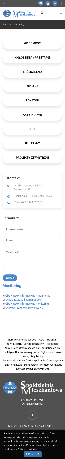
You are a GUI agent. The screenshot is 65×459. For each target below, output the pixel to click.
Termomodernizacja (51, 364)
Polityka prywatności (37, 369)
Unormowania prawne (27, 352)
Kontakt (20, 369)
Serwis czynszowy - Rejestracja (41, 343)
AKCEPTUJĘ (32, 454)
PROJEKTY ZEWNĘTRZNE (32, 157)
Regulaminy (37, 356)
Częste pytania (54, 360)
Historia (18, 339)
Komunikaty (11, 348)
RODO (41, 339)
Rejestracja (30, 339)
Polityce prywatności (27, 449)
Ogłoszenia (47, 352)
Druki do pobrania (35, 360)
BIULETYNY (32, 143)
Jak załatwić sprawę (13, 360)
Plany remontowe (12, 364)
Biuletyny (9, 352)
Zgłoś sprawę (31, 364)
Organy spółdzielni (29, 348)
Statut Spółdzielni (50, 348)
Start (5, 24)
